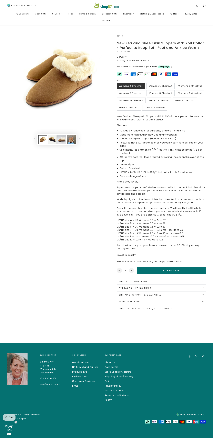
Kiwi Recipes (79, 376)
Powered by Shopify (16, 418)
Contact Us (111, 367)
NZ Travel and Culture (85, 367)
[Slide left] (34, 139)
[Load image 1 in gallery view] (42, 139)
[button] (189, 5)
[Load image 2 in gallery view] (52, 139)
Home (119, 36)
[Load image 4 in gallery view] (71, 139)
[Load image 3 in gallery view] (61, 139)
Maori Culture (80, 362)
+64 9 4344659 (48, 378)
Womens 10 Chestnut (131, 101)
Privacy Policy (113, 386)
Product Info (79, 372)
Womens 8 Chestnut (160, 94)
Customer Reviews (83, 381)
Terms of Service (115, 390)
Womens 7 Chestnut (131, 94)
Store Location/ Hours (118, 372)
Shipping (121, 60)
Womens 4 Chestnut (131, 86)
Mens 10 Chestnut (154, 108)
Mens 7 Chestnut (159, 101)
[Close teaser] (15, 422)
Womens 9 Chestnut (190, 94)
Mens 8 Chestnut (185, 101)
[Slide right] (80, 139)
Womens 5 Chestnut (160, 86)
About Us (110, 362)
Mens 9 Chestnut (129, 108)
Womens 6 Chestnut (190, 86)
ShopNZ (18, 414)
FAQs (75, 386)
